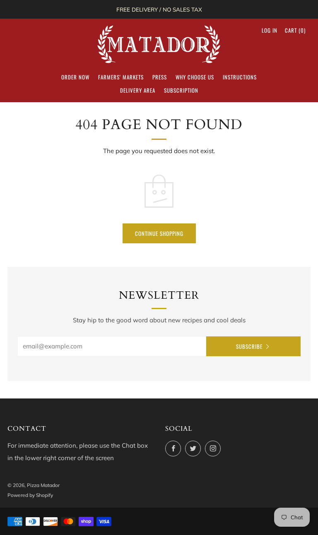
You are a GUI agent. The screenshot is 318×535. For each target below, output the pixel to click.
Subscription (181, 90)
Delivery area (137, 90)
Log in (269, 30)
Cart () (295, 30)
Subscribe (249, 346)
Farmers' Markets (121, 77)
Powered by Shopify (30, 495)
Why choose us (195, 77)
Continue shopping (159, 233)
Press (159, 77)
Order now (75, 77)
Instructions (240, 77)
